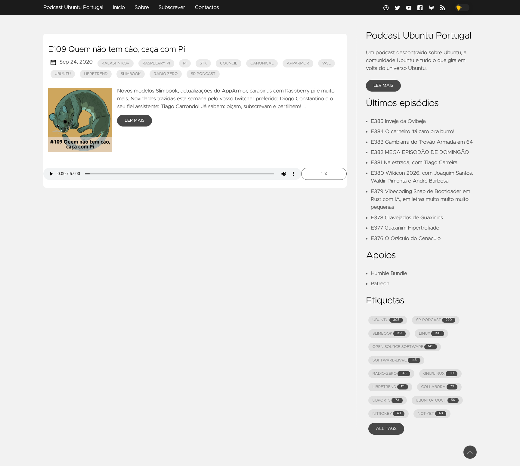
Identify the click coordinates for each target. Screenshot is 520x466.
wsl (326, 63)
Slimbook (131, 74)
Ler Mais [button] (383, 85)
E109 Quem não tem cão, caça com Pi (116, 50)
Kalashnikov (115, 63)
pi (184, 63)
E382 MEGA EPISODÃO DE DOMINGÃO (420, 152)
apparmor (298, 63)
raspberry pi (156, 63)
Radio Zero (166, 74)
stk (203, 63)
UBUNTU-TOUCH (435, 400)
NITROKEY (387, 414)
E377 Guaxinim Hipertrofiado (405, 228)
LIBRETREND (388, 387)
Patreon (380, 283)
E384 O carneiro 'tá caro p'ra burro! (412, 131)
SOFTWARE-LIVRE (395, 360)
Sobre (142, 7)
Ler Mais (134, 120)
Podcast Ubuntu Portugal (73, 7)
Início (119, 7)
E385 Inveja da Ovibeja (398, 121)
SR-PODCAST (434, 320)
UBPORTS (386, 400)
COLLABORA (437, 387)
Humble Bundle (389, 273)
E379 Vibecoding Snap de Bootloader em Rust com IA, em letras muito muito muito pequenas (420, 199)
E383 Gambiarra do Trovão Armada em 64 (422, 142)
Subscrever (172, 7)
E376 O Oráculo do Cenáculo (406, 238)
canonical (262, 63)
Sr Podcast (203, 74)
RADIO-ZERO (390, 374)
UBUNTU (386, 320)
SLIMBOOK (387, 334)
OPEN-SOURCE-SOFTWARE (403, 347)
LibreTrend (96, 74)
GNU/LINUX (438, 374)
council (228, 63)
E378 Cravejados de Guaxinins (407, 217)
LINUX (429, 334)
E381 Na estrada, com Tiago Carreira (414, 162)
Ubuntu (63, 74)
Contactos (207, 7)
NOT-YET (430, 414)
